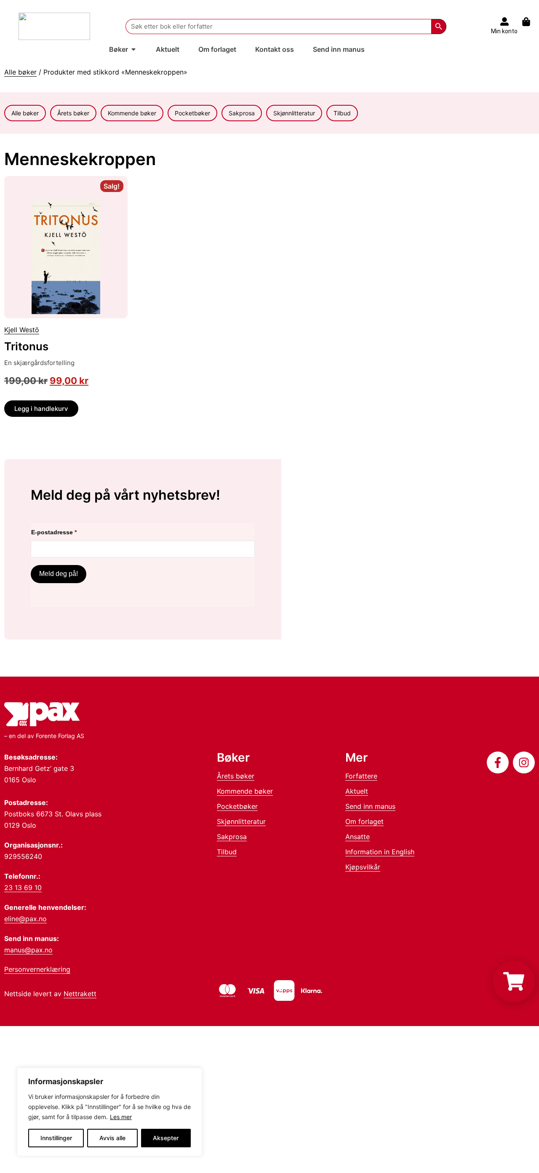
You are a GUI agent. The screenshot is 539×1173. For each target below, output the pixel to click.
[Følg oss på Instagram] (524, 762)
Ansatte (357, 836)
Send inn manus (370, 806)
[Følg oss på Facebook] (498, 762)
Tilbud (342, 113)
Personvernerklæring (37, 969)
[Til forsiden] (54, 26)
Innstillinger (56, 1137)
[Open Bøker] (133, 49)
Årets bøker (73, 113)
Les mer (121, 1116)
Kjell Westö (21, 329)
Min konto (504, 31)
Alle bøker (20, 72)
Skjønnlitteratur (294, 113)
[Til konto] (504, 21)
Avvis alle (112, 1137)
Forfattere (361, 776)
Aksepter (166, 1137)
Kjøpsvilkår (362, 867)
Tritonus (26, 346)
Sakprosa (242, 113)
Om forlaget (364, 821)
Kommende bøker (132, 113)
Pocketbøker (192, 113)
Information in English (379, 852)
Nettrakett (80, 993)
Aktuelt (356, 791)
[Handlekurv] (530, 21)
